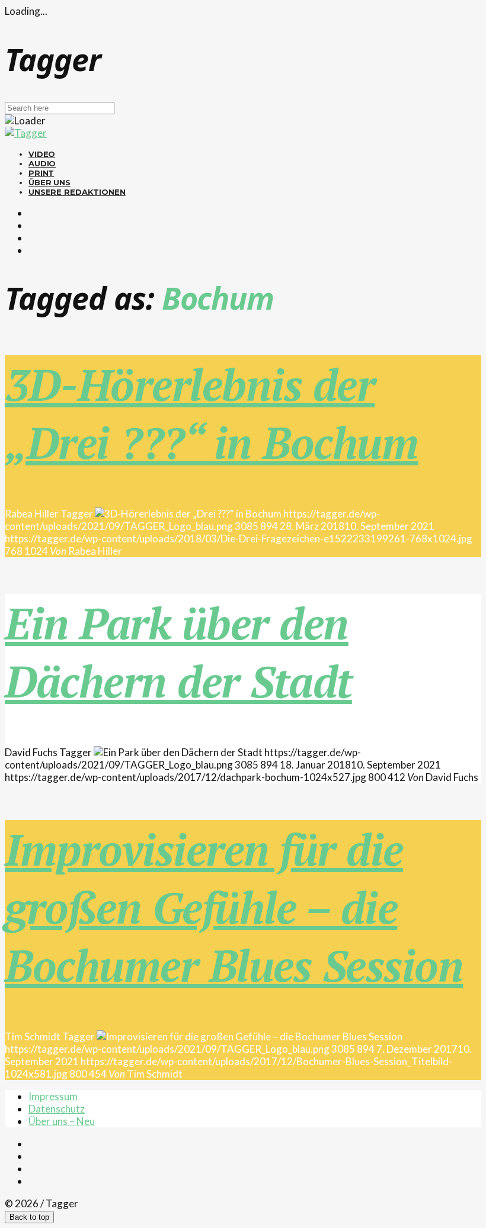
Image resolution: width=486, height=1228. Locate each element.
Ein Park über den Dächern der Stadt (178, 652)
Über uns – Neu (61, 1121)
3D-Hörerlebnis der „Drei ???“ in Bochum (211, 413)
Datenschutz (56, 1108)
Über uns (49, 182)
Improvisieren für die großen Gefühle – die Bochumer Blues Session (234, 907)
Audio (42, 163)
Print (41, 173)
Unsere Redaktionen (77, 192)
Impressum (53, 1096)
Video (41, 154)
